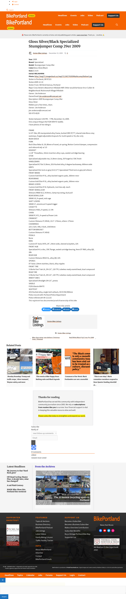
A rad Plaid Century (15, 485)
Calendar (30, 575)
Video (90, 15)
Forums (49, 575)
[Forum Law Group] (12, 534)
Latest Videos (41, 534)
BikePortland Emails (44, 559)
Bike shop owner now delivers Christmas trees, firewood (46, 338)
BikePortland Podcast (44, 527)
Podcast (100, 15)
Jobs (82, 15)
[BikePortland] (19, 23)
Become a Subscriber (73, 521)
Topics (20, 575)
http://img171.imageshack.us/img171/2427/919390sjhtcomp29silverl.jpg (63, 76)
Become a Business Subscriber (77, 524)
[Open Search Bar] (10, 10)
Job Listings (40, 531)
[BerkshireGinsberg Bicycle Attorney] (12, 545)
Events (73, 15)
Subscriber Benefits (72, 531)
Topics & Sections (42, 521)
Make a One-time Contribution (77, 527)
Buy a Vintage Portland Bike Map (77, 534)
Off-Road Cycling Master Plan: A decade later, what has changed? (18, 479)
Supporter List (70, 537)
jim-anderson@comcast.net (50, 96)
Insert (4, 596)
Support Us (113, 15)
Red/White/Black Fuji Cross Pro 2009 (81, 337)
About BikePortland (43, 549)
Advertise (39, 553)
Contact (16, 4)
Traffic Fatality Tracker (44, 540)
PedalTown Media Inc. (73, 567)
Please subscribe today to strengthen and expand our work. (61, 416)
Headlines (62, 15)
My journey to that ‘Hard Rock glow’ (17, 472)
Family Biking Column (44, 537)
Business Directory (43, 524)
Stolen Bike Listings (40, 53)
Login (15, 1)
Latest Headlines (16, 466)
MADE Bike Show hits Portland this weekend (16, 490)
